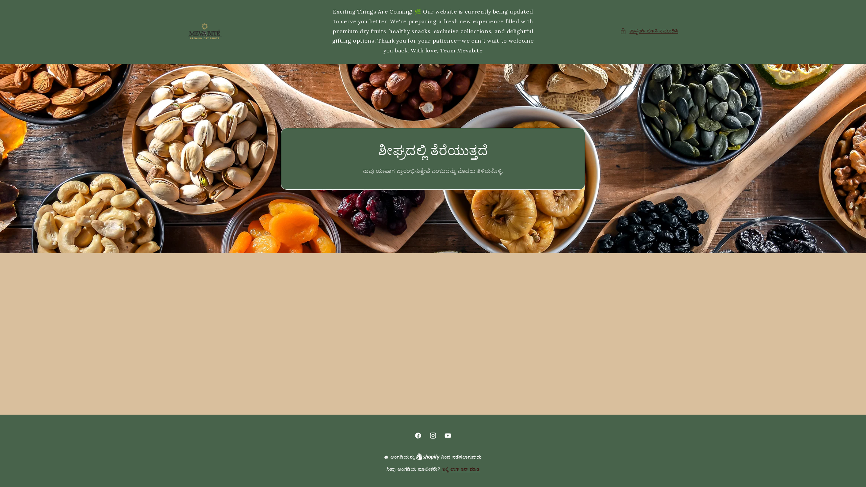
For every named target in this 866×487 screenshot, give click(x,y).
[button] (649, 31)
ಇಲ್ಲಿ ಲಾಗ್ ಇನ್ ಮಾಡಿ (461, 469)
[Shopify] (428, 457)
